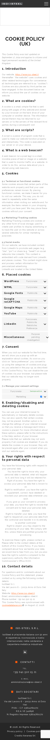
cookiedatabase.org (12, 605)
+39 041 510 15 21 (25, 672)
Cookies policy (35, 731)
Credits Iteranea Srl (25, 735)
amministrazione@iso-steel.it (26, 682)
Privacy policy (15, 731)
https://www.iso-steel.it (27, 74)
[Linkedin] (25, 652)
